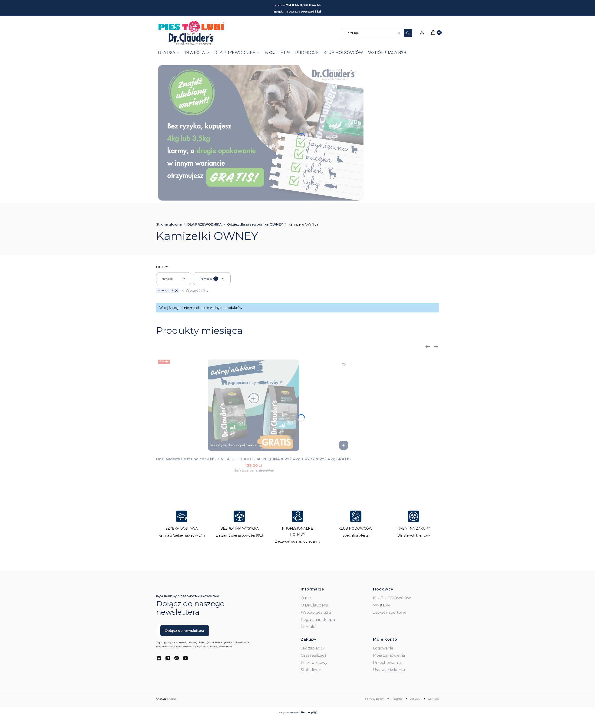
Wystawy (381, 605)
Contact (433, 698)
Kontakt (308, 627)
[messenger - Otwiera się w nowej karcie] (176, 658)
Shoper (171, 698)
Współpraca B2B (316, 612)
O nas (306, 598)
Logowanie (383, 648)
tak (165, 290)
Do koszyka (343, 445)
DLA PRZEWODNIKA (204, 224)
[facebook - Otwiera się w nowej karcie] (159, 658)
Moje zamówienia (389, 655)
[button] (408, 33)
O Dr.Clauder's (314, 605)
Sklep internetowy (296, 712)
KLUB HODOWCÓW (392, 598)
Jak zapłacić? (313, 648)
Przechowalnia (387, 662)
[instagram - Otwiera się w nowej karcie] (168, 658)
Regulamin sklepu (318, 619)
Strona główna (169, 224)
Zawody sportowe (390, 612)
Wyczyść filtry (197, 291)
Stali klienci (311, 670)
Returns (396, 698)
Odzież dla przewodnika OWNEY (255, 224)
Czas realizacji (313, 655)
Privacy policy (374, 698)
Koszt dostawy (314, 662)
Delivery (415, 698)
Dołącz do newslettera (184, 631)
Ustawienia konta (389, 670)
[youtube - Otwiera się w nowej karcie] (185, 658)
